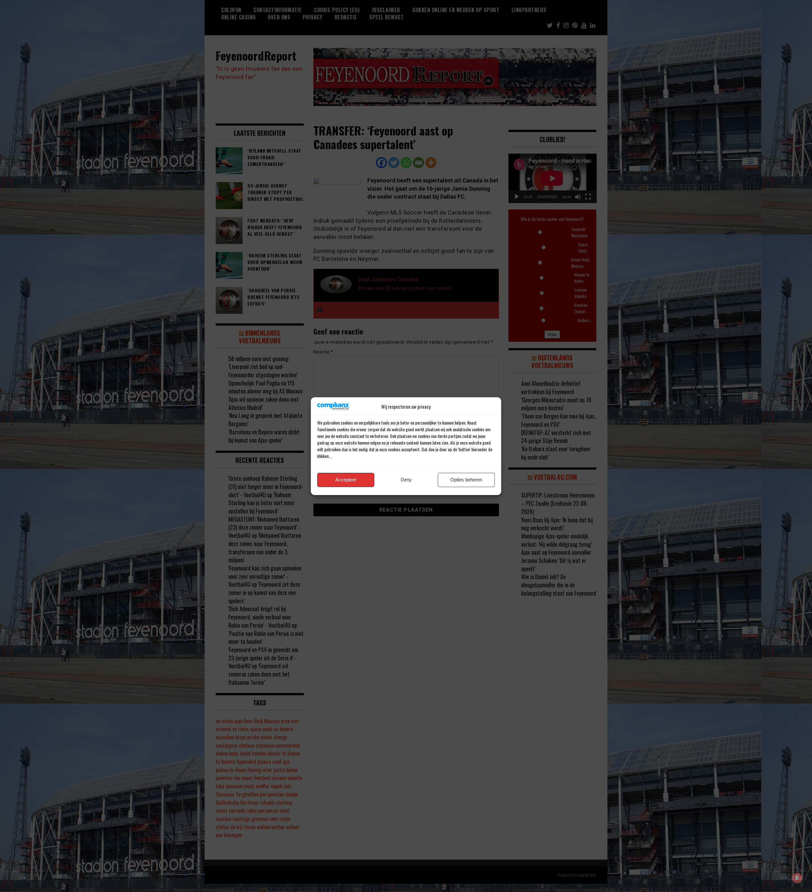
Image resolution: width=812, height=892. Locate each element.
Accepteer (346, 479)
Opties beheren (466, 479)
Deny (406, 479)
